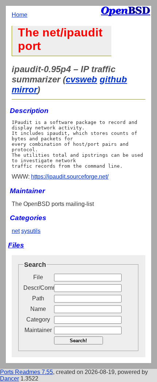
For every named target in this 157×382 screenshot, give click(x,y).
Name (38, 309)
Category (38, 319)
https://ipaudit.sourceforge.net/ (69, 177)
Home (19, 15)
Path (38, 298)
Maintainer (38, 330)
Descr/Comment (38, 288)
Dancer (9, 378)
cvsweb (81, 79)
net (16, 231)
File (38, 277)
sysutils (31, 231)
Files (16, 245)
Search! (78, 340)
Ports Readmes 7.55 (26, 372)
